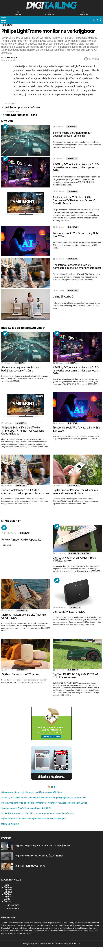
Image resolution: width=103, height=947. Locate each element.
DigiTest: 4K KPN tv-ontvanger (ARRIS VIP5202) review (74, 559)
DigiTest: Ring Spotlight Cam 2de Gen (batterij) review (42, 845)
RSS (53, 787)
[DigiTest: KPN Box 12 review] (77, 592)
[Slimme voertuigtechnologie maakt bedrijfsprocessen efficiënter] (25, 140)
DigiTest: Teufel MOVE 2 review (30, 865)
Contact (7, 901)
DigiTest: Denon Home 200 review (20, 674)
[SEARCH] (99, 20)
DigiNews (71, 126)
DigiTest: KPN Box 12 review (69, 611)
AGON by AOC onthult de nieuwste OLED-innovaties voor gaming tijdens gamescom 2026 (76, 167)
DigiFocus (74, 485)
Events (7, 899)
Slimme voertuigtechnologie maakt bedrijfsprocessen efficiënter (72, 134)
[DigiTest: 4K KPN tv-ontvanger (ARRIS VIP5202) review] (77, 538)
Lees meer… (71, 147)
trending (83, 14)
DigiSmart (8, 896)
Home (6, 885)
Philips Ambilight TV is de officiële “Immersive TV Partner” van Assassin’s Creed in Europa (74, 200)
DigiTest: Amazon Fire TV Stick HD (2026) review (38, 855)
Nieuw (18, 14)
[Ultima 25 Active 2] (25, 304)
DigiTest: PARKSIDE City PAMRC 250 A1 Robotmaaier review (75, 676)
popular (49, 14)
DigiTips (85, 553)
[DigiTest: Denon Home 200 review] (25, 654)
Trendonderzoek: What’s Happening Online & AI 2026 (76, 235)
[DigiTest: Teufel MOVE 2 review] (7, 866)
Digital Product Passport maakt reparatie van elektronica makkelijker (75, 491)
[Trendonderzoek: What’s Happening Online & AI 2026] (25, 241)
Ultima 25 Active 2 (63, 296)
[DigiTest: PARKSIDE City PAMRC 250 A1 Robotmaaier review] (77, 654)
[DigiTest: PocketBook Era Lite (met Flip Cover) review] (25, 594)
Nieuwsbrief (13, 905)
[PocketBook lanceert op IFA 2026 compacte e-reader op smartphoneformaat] (25, 273)
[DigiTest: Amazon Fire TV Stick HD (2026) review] (7, 856)
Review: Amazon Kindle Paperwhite (21, 539)
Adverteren (13, 908)
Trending (5, 126)
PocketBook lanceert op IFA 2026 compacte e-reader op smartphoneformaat (77, 266)
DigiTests (74, 553)
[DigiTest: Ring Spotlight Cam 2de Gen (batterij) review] (7, 846)
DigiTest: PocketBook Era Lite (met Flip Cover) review (23, 616)
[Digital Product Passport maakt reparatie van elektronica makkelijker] (77, 470)
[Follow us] (94, 20)
